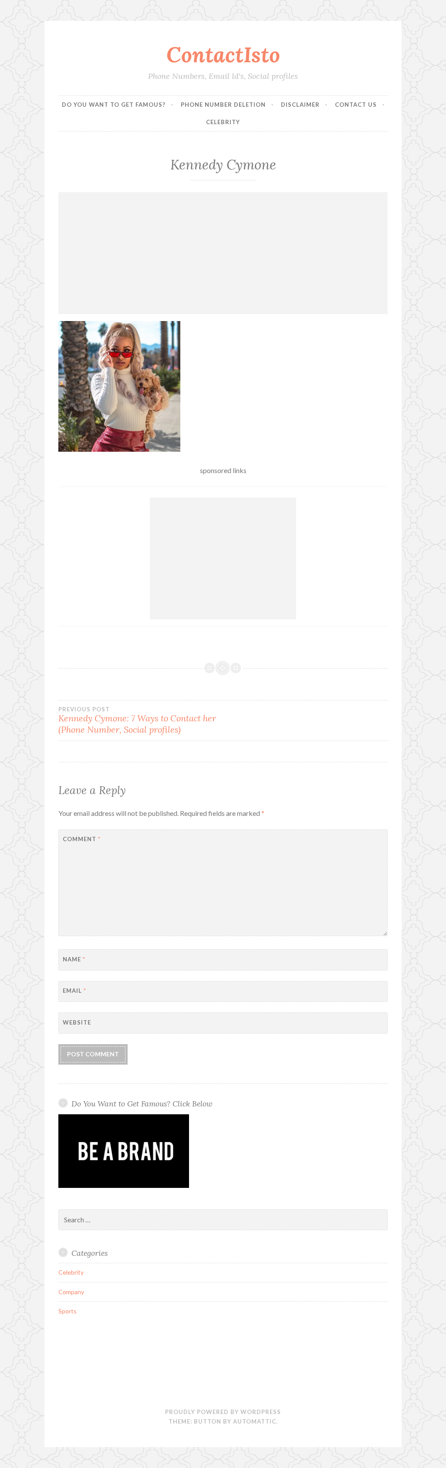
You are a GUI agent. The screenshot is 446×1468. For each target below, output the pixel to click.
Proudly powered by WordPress (223, 1411)
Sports (67, 1311)
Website (77, 1022)
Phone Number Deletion (223, 104)
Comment (82, 838)
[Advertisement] (223, 253)
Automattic (254, 1421)
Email (74, 990)
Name (74, 959)
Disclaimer (300, 104)
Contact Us (356, 104)
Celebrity (223, 121)
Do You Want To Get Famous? (114, 104)
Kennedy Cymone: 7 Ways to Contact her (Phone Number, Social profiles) (137, 720)
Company (71, 1291)
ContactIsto (223, 54)
